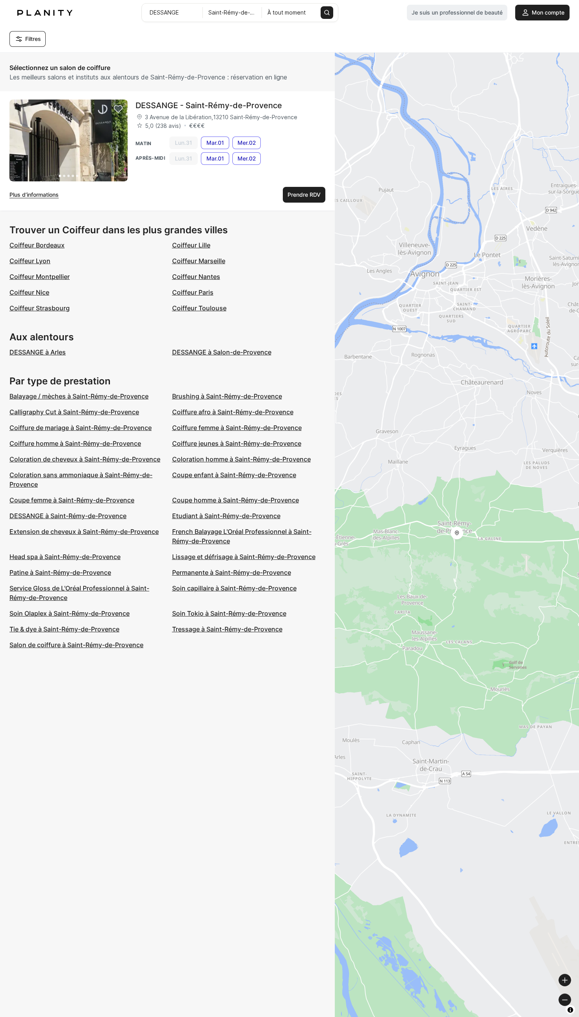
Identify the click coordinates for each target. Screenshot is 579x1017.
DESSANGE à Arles (37, 352)
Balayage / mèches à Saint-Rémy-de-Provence (78, 396)
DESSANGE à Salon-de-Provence (221, 352)
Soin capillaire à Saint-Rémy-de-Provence (234, 588)
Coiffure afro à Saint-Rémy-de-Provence (232, 412)
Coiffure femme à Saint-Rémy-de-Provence (237, 428)
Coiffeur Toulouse (199, 308)
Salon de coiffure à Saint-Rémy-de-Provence (76, 645)
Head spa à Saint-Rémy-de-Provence (65, 557)
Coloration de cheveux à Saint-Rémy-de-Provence (84, 459)
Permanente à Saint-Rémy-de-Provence (231, 572)
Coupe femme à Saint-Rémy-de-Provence (71, 500)
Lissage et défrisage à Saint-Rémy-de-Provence (243, 557)
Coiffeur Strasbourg (39, 308)
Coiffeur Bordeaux (37, 245)
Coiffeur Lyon (29, 261)
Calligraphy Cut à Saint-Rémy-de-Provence (74, 412)
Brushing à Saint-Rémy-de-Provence (227, 396)
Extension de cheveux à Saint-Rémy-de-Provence (84, 531)
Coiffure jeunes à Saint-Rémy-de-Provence (236, 443)
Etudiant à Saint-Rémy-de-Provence (226, 516)
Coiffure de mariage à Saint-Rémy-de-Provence (80, 428)
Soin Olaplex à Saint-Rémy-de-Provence (69, 613)
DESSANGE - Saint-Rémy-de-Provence (208, 105)
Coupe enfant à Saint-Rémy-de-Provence (234, 475)
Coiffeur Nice (29, 292)
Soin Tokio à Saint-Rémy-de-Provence (229, 613)
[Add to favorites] (118, 109)
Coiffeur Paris (192, 292)
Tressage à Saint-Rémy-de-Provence (227, 629)
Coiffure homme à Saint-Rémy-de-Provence (75, 443)
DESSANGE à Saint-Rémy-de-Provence (67, 516)
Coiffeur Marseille (198, 261)
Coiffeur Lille (191, 245)
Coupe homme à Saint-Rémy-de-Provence (235, 500)
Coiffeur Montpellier (39, 277)
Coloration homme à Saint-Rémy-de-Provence (241, 459)
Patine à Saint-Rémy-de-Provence (60, 572)
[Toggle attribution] (570, 1010)
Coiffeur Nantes (196, 277)
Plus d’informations (34, 194)
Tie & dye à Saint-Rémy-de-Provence (64, 629)
